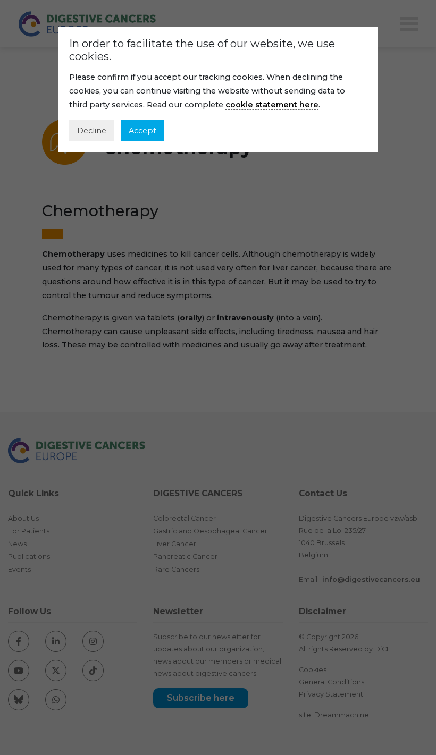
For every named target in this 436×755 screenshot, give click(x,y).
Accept (142, 130)
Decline (91, 130)
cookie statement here (271, 104)
